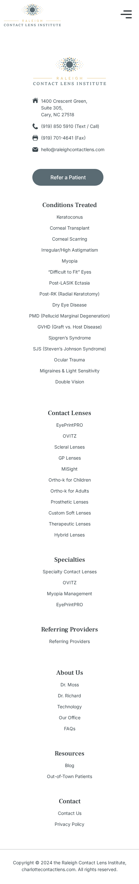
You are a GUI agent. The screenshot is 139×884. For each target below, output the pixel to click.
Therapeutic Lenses (70, 524)
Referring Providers (69, 641)
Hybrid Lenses (69, 535)
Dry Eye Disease (69, 305)
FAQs (69, 728)
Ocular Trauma (69, 360)
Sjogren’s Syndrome (69, 338)
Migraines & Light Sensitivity (70, 371)
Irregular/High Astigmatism (69, 250)
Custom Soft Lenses (69, 513)
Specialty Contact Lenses (70, 571)
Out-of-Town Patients (69, 776)
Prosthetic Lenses (69, 502)
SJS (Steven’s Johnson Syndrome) (69, 349)
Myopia (70, 261)
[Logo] (32, 15)
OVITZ (70, 436)
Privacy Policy (69, 824)
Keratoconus (70, 217)
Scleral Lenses (69, 447)
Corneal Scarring (69, 239)
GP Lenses (70, 458)
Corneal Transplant (70, 228)
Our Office (69, 717)
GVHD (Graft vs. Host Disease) (69, 327)
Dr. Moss (69, 684)
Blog (69, 765)
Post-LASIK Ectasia (69, 283)
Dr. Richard (69, 695)
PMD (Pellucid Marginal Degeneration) (69, 316)
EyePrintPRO (69, 425)
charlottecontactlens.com (48, 869)
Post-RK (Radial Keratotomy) (69, 294)
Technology (69, 706)
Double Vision (69, 382)
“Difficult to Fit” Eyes (69, 272)
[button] (126, 15)
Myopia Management (69, 593)
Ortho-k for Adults (69, 491)
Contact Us (69, 813)
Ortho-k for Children (69, 480)
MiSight (69, 469)
